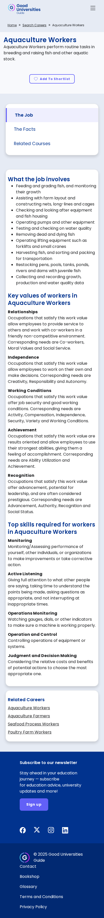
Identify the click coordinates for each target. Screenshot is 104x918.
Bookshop (29, 876)
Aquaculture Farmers (29, 716)
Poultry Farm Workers (29, 732)
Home (12, 25)
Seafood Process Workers (33, 724)
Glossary (28, 886)
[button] (93, 9)
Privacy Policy (33, 907)
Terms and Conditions (41, 897)
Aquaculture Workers (29, 708)
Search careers (34, 25)
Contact (28, 866)
